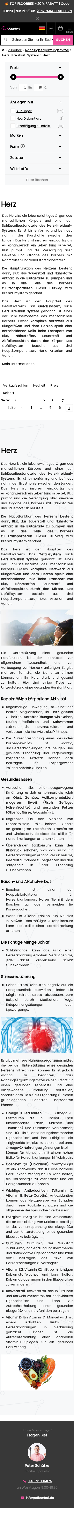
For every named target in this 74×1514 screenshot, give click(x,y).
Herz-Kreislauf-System (20, 55)
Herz (46, 55)
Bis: (31, 87)
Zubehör (15, 50)
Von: (14, 87)
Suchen (63, 39)
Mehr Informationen (18, 363)
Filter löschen (37, 179)
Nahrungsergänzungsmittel (47, 50)
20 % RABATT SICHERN (54, 11)
